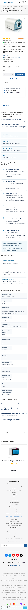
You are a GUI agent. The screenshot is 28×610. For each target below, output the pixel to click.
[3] (6, 38)
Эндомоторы (14, 529)
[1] (3, 38)
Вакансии (14, 494)
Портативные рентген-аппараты (14, 538)
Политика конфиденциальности (12, 608)
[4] (7, 38)
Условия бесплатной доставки (14, 513)
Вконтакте (6, 555)
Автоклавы (14, 519)
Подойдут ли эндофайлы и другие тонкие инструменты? (12, 408)
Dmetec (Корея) (17, 57)
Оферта (14, 488)
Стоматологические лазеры (14, 525)
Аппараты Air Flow (14, 534)
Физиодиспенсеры (14, 521)
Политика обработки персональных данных (14, 486)
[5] (9, 38)
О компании (14, 500)
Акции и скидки (14, 504)
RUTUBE (21, 555)
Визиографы (14, 536)
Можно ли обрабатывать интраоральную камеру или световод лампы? (12, 414)
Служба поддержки (14, 506)
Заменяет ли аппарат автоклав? (10, 404)
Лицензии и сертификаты (14, 490)
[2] (5, 38)
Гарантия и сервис (14, 502)
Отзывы (14, 492)
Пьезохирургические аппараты (14, 523)
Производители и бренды (14, 484)
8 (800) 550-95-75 (9, 92)
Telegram (9, 555)
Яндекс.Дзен (17, 555)
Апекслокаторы (14, 527)
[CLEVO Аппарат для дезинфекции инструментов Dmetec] (14, 25)
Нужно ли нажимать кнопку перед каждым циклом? (10, 420)
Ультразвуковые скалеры (14, 532)
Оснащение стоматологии (14, 516)
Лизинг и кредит (14, 509)
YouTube (13, 555)
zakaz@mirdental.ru (15, 565)
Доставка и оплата (15, 95)
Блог (14, 496)
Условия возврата (14, 511)
